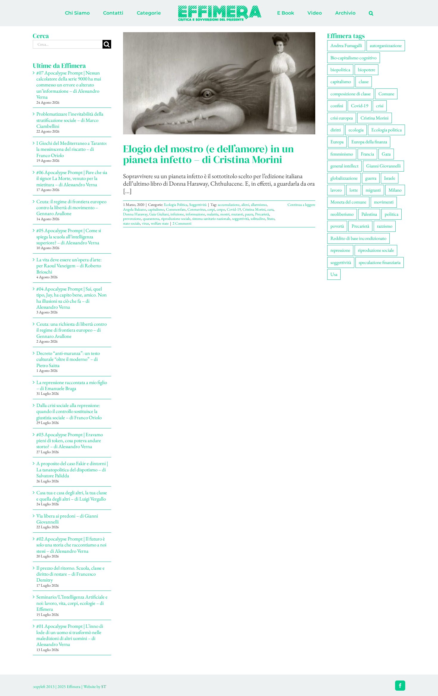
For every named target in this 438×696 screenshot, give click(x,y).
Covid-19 (234, 209)
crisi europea (341, 118)
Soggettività (197, 204)
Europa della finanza (369, 142)
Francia (367, 154)
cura (270, 209)
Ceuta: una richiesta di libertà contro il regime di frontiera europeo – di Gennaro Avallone (71, 330)
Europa (337, 142)
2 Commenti (182, 223)
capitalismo (156, 209)
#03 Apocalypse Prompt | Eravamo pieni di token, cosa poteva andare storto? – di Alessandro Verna (69, 440)
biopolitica (340, 69)
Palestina (369, 214)
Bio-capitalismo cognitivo (353, 58)
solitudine (258, 218)
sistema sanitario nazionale (211, 218)
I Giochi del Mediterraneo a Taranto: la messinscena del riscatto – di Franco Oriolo (71, 149)
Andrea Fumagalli (346, 45)
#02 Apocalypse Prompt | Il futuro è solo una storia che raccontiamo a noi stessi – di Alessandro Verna (71, 544)
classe (364, 81)
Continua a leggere (301, 204)
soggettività (240, 218)
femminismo (341, 154)
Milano (395, 190)
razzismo (384, 226)
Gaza (386, 154)
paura (249, 214)
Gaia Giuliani (159, 214)
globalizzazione (344, 178)
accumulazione (229, 204)
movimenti (384, 202)
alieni (245, 204)
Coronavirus (196, 209)
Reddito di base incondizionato (358, 238)
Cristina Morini (254, 209)
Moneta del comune (348, 202)
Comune (386, 94)
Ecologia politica (386, 130)
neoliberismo (342, 214)
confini (336, 105)
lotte (354, 190)
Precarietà (262, 214)
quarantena (151, 218)
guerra (370, 178)
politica (391, 214)
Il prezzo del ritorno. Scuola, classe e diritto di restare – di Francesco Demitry (70, 574)
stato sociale (131, 223)
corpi (211, 209)
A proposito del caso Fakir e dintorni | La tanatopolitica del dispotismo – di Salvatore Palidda (72, 469)
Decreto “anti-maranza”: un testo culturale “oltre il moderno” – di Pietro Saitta (68, 359)
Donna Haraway (135, 214)
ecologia (356, 130)
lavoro (336, 190)
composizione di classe (350, 94)
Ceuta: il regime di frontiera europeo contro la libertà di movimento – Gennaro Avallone (71, 207)
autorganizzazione (386, 45)
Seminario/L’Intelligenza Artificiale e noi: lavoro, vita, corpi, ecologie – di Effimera (72, 603)
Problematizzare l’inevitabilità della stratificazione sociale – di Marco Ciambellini (69, 120)
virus (145, 223)
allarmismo (259, 204)
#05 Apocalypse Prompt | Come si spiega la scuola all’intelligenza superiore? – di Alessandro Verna (68, 236)
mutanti (237, 214)
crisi (379, 105)
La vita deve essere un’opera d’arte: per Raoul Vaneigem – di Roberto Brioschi (69, 265)
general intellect (344, 166)
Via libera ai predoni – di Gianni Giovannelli (67, 518)
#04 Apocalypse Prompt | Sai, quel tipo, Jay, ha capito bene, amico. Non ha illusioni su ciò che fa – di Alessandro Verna (71, 297)
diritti (335, 130)
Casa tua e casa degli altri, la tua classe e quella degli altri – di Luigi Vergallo (71, 495)
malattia (212, 214)
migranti (373, 190)
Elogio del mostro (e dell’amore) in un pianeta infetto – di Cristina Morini (208, 154)
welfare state (160, 223)
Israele (389, 178)
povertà (337, 226)
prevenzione (132, 218)
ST (103, 686)
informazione (195, 214)
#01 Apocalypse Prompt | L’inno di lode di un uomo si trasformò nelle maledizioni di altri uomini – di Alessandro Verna (69, 635)
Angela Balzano (134, 209)
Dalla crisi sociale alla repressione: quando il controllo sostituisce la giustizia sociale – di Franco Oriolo (69, 411)
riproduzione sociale (175, 218)
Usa (333, 274)
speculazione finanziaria (379, 262)
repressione (340, 250)
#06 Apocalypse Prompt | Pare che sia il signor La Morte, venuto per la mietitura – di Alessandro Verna (71, 178)
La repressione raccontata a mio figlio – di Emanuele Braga (71, 385)
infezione (177, 214)
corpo (221, 209)
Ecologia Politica (175, 204)
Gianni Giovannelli (383, 166)
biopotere (366, 69)
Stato (270, 218)
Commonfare (176, 209)
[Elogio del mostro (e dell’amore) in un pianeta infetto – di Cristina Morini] (219, 83)
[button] (346, 13)
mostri (224, 214)
